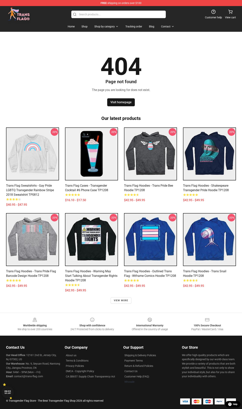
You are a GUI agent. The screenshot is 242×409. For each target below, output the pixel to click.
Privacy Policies (75, 365)
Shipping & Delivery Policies (140, 355)
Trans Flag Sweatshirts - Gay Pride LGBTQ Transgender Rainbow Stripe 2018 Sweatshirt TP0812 (30, 190)
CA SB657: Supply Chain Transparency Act (90, 376)
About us (71, 355)
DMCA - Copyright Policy (80, 371)
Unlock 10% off (7, 392)
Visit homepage (121, 102)
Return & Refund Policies (138, 365)
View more (121, 300)
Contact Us (130, 371)
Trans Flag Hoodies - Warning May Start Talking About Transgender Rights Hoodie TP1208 (91, 275)
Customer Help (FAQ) (136, 376)
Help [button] (235, 404)
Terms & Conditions (77, 360)
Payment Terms (133, 360)
